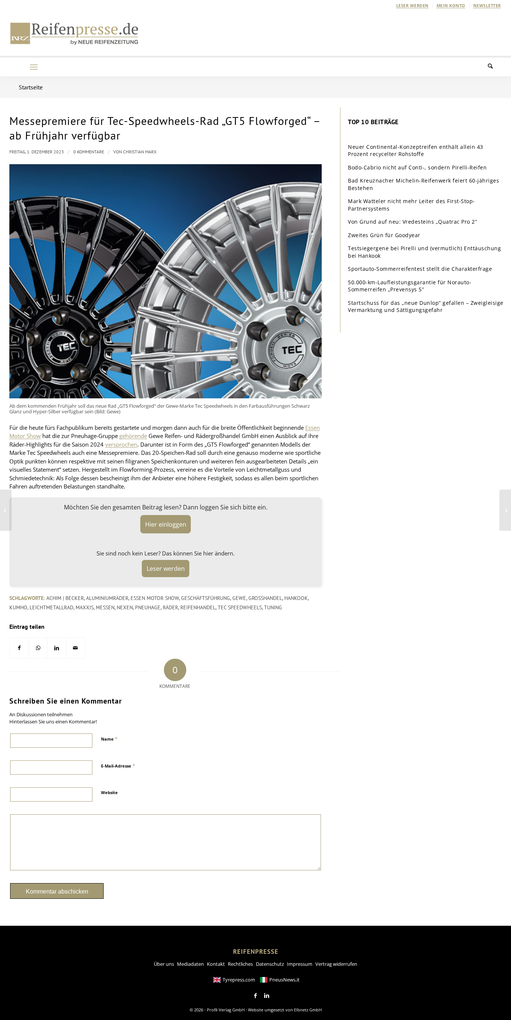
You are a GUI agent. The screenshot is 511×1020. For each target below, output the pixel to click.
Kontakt (216, 964)
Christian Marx (139, 151)
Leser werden (412, 5)
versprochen (121, 444)
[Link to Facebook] (255, 995)
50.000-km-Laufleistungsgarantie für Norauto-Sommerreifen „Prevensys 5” (409, 286)
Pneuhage (147, 607)
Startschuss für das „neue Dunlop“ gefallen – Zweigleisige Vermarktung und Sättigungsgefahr (426, 306)
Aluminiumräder (107, 598)
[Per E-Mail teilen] (75, 648)
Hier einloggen (165, 524)
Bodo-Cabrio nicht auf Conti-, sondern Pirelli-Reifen (417, 167)
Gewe (239, 598)
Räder (170, 607)
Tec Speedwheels (240, 607)
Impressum (299, 964)
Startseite (31, 87)
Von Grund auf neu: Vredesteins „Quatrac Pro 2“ (412, 221)
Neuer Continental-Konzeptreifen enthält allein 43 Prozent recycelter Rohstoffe (415, 150)
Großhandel (265, 598)
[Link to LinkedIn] (266, 995)
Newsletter (487, 5)
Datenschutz (270, 964)
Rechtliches (240, 964)
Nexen (125, 607)
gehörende (133, 435)
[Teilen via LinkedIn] (57, 648)
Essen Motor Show (155, 598)
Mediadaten (190, 964)
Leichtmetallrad (51, 607)
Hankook (296, 598)
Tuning (273, 607)
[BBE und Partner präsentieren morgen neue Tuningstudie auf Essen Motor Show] (6, 510)
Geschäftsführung (205, 598)
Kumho (18, 607)
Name (109, 738)
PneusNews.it (284, 979)
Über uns (164, 964)
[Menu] (34, 67)
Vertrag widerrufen (336, 964)
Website (109, 792)
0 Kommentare (88, 151)
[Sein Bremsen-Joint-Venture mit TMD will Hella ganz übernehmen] (505, 510)
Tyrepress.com (239, 979)
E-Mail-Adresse (118, 765)
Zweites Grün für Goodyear (384, 235)
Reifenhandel (197, 607)
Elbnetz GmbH (308, 1010)
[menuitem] (412, 5)
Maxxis (85, 607)
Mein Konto (451, 5)
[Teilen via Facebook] (19, 648)
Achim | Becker (65, 598)
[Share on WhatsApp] (38, 648)
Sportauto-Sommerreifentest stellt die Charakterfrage (420, 268)
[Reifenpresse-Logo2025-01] (74, 33)
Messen (105, 607)
